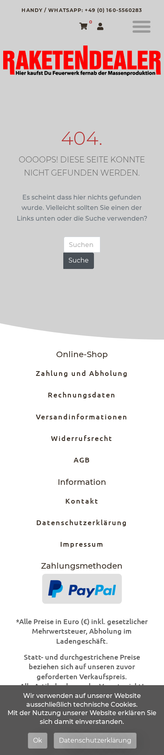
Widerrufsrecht (82, 438)
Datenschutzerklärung (81, 522)
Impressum (82, 543)
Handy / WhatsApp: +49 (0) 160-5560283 (81, 10)
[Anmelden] (101, 27)
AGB (82, 459)
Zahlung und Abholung (82, 373)
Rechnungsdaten (82, 394)
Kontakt (82, 500)
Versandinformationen (82, 416)
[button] (141, 27)
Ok (37, 740)
